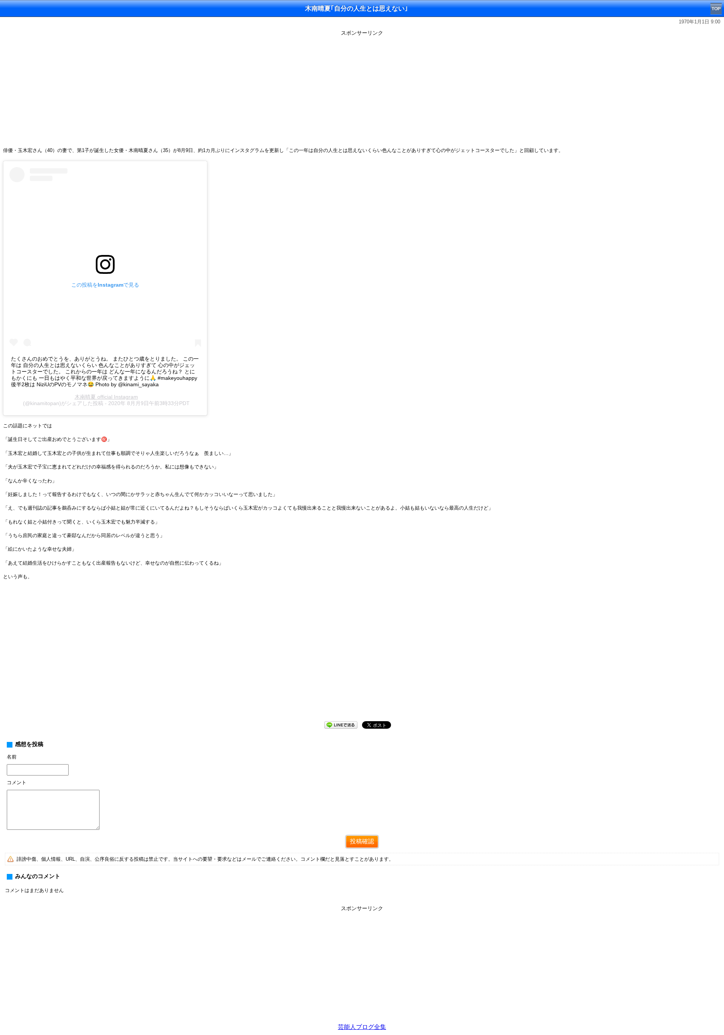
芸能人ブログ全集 (362, 1027)
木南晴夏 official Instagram (106, 397)
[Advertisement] (362, 91)
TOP (716, 8)
